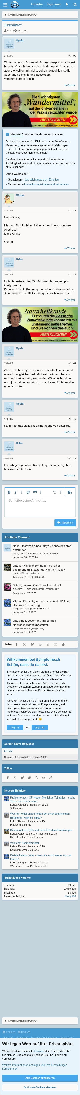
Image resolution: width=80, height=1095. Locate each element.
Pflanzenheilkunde (30, 573)
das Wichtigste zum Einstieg (42, 179)
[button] (9, 492)
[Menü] (5, 5)
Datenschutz (67, 1037)
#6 (74, 458)
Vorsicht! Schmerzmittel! (25, 842)
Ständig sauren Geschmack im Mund (37, 585)
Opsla (10, 30)
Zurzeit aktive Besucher (19, 743)
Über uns (8, 1037)
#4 (74, 363)
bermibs (8, 751)
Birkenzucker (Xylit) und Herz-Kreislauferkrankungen (41, 830)
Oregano (17, 608)
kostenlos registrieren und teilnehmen (46, 184)
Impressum (22, 1037)
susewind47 (19, 589)
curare (16, 573)
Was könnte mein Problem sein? (43, 589)
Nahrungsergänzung (34, 628)
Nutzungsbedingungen (44, 1037)
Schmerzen (16, 808)
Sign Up (39, 727)
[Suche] (75, 4)
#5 (74, 419)
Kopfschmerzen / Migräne (24, 850)
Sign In (15, 727)
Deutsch (25, 1032)
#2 (74, 210)
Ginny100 (70, 896)
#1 (74, 56)
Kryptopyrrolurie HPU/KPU (37, 608)
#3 (74, 274)
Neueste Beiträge (15, 790)
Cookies (10, 1032)
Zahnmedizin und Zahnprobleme (42, 553)
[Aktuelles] (67, 4)
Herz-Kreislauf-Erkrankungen (26, 837)
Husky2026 (18, 553)
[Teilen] (69, 56)
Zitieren (71, 85)
